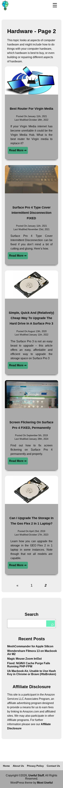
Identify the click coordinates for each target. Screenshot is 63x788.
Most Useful (45, 782)
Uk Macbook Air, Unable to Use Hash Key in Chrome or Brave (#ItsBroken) (31, 672)
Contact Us (53, 765)
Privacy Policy (35, 765)
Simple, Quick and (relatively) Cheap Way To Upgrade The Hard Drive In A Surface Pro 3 (31, 318)
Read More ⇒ (17, 150)
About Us (18, 765)
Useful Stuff (36, 775)
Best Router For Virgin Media (31, 108)
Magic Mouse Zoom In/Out (24, 658)
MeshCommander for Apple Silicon (30, 646)
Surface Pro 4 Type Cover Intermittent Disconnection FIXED (31, 213)
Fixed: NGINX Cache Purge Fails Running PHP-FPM (28, 665)
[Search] (50, 623)
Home (6, 765)
